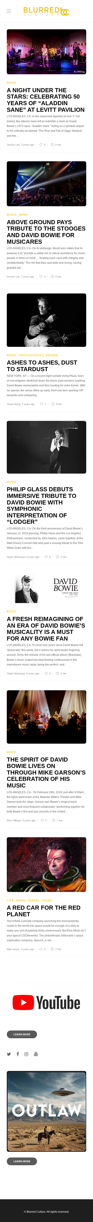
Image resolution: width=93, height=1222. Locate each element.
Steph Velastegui (16, 557)
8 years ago (32, 557)
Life (10, 900)
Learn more (22, 1034)
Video (47, 900)
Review (52, 355)
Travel (34, 900)
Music (12, 82)
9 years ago (27, 949)
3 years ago (27, 144)
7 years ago (27, 276)
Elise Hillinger (14, 820)
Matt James (13, 949)
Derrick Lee (13, 144)
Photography (31, 355)
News (23, 214)
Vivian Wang (13, 404)
